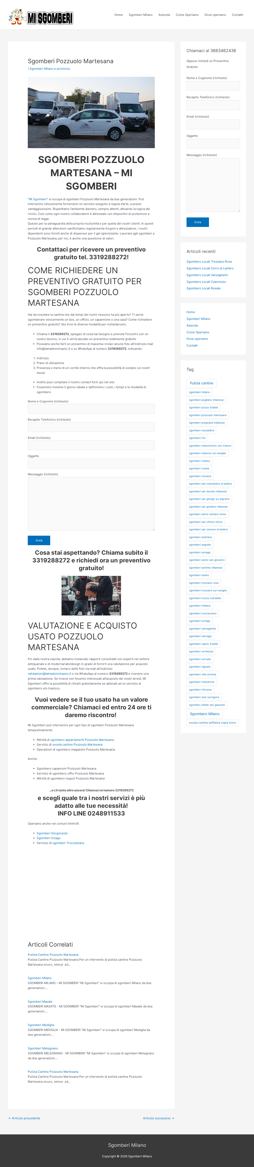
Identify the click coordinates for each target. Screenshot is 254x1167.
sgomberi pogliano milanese (206, 399)
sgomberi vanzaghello (202, 628)
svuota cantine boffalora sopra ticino (212, 722)
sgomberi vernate (200, 659)
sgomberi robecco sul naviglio (207, 453)
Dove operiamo (215, 15)
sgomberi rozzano (200, 476)
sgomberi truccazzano (202, 613)
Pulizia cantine (201, 383)
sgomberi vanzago (200, 636)
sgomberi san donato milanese (208, 491)
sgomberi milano (199, 392)
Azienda (164, 15)
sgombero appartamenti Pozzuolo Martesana (82, 740)
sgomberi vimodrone (202, 681)
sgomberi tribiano (200, 605)
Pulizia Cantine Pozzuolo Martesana (53, 954)
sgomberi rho (197, 437)
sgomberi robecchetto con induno (210, 445)
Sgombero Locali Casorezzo (206, 282)
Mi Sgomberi (38, 199)
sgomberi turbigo (199, 620)
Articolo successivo (158, 1118)
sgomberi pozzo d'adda (203, 407)
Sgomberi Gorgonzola (52, 833)
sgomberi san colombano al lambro (210, 483)
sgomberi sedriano (200, 537)
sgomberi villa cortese (202, 674)
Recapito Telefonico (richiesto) (49, 419)
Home (118, 15)
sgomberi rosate (199, 468)
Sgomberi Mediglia (41, 1025)
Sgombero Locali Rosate (204, 288)
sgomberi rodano (199, 460)
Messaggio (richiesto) (43, 474)
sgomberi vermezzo (201, 651)
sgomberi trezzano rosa (203, 582)
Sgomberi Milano (141, 15)
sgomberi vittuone (200, 689)
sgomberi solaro (199, 575)
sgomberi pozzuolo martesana (207, 415)
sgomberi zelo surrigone (204, 697)
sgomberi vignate (200, 666)
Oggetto (33, 456)
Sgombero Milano (204, 714)
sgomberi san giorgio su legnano (209, 498)
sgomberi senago (200, 552)
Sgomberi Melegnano (43, 1048)
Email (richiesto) (39, 438)
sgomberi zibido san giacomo (207, 704)
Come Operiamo (187, 15)
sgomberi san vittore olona (205, 521)
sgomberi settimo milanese (205, 567)
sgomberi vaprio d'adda (203, 643)
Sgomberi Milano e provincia (50, 68)
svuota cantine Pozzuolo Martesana (77, 744)
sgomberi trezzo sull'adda (205, 598)
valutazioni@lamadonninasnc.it (49, 673)
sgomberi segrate (200, 544)
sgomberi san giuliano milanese (208, 506)
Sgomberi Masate (40, 1001)
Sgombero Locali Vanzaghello (207, 275)
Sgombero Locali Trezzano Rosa (209, 261)
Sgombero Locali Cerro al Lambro (210, 268)
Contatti (237, 15)
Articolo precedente (24, 1118)
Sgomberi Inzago (49, 838)
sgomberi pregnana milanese (207, 422)
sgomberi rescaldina (201, 430)
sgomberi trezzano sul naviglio (208, 590)
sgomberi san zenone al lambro (208, 529)
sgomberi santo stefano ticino (207, 514)
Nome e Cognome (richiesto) (48, 401)
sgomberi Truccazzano (68, 843)
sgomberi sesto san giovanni (207, 559)
